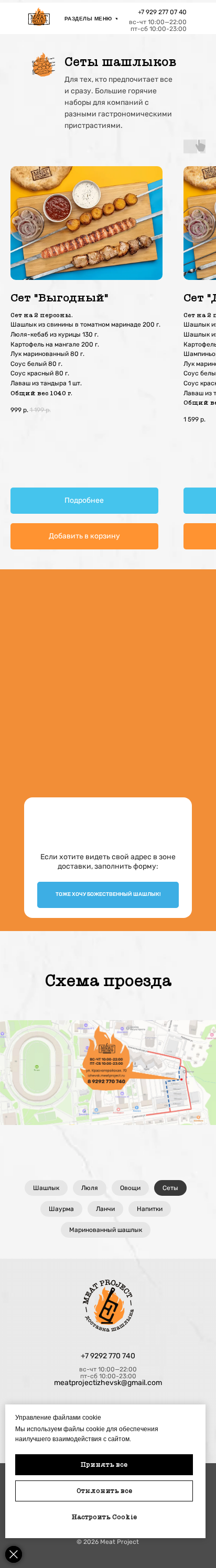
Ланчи (105, 1209)
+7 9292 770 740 (108, 1355)
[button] (108, 895)
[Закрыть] (13, 1554)
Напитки (150, 1209)
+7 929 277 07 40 (162, 12)
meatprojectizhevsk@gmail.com (108, 1382)
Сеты (170, 1188)
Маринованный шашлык (105, 1230)
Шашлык (46, 1188)
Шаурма (61, 1209)
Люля (89, 1188)
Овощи (130, 1188)
